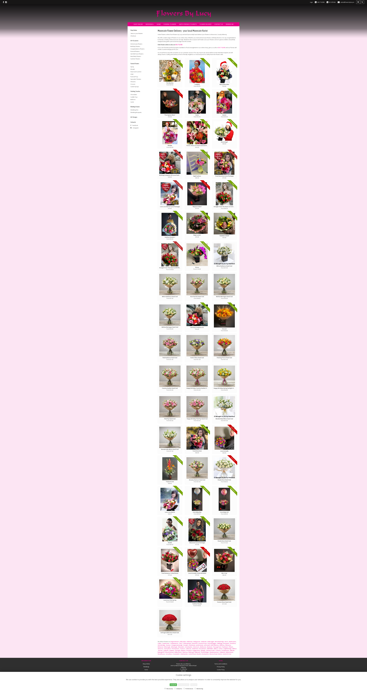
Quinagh (177, 650)
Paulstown (225, 647)
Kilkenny (222, 645)
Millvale (232, 650)
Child (131, 74)
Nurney (160, 650)
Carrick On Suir (227, 654)
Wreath (132, 69)
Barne (220, 654)
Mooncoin (196, 647)
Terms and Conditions (220, 664)
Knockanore (205, 654)
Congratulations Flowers (137, 49)
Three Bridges (205, 652)
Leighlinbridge (227, 649)
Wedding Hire (134, 110)
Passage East (217, 647)
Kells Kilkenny (215, 645)
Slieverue (160, 649)
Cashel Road (192, 654)
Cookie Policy (221, 670)
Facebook (135, 125)
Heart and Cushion (135, 72)
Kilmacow (228, 645)
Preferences (189, 689)
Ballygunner (196, 641)
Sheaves (133, 81)
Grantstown (192, 645)
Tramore (182, 649)
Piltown (231, 647)
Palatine (171, 650)
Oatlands (222, 652)
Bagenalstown (175, 641)
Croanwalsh (176, 654)
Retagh (203, 650)
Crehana (218, 650)
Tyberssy (185, 652)
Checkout (133, 36)
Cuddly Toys (134, 97)
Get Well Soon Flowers (136, 54)
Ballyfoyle (190, 641)
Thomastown (175, 649)
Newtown (209, 647)
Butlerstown (232, 641)
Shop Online (138, 24)
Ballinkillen (210, 649)
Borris (226, 641)
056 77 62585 (178, 44)
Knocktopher (188, 647)
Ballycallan (183, 641)
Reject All (193, 685)
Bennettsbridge (219, 641)
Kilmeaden (181, 647)
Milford (234, 649)
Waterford (195, 649)
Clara (180, 643)
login (311, 2)
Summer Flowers (135, 59)
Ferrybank (226, 643)
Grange (185, 645)
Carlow (220, 649)
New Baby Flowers (135, 56)
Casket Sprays (134, 86)
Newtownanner (214, 652)
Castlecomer (165, 643)
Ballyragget (210, 641)
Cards (132, 102)
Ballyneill (197, 652)
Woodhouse (161, 654)
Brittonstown (229, 652)
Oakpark (165, 650)
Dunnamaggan (212, 643)
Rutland (183, 650)
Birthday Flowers (135, 46)
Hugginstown (196, 650)
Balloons (133, 99)
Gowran (168, 645)
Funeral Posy (134, 77)
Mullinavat (203, 647)
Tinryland (189, 650)
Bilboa (216, 649)
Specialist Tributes (135, 79)
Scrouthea (169, 654)
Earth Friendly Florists (188, 24)
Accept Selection (183, 685)
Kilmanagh (167, 647)
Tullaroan (188, 649)
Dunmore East (203, 643)
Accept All (173, 685)
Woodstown (202, 649)
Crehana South (210, 650)
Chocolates (133, 94)
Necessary (169, 689)
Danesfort (195, 643)
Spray (132, 67)
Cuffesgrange (187, 643)
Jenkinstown (199, 645)
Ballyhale (204, 641)
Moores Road (213, 654)
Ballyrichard (178, 652)
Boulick (199, 654)
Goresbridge (161, 645)
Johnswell (207, 645)
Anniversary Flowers (136, 44)
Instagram (135, 128)
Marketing (199, 689)
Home (159, 24)
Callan (159, 643)
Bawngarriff (161, 652)
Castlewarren (174, 643)
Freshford (233, 643)
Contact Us (218, 24)
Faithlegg (219, 643)
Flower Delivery (206, 24)
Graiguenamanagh (176, 645)
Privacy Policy (221, 667)
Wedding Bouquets (136, 112)
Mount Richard (169, 652)
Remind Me (229, 24)
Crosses (132, 84)
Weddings (149, 24)
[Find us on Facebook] (4, 2)
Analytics (179, 689)
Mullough (191, 652)
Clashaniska (184, 654)
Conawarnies (225, 650)
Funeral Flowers (170, 24)
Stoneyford (167, 649)
